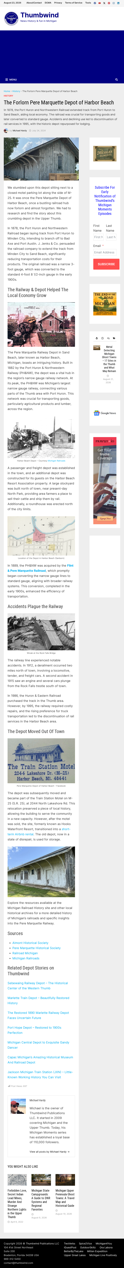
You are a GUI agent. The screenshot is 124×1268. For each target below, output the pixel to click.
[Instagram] (114, 2)
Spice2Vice (85, 1243)
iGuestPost (70, 1247)
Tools (88, 2)
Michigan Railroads (56, 460)
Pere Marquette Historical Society (36, 948)
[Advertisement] (62, 53)
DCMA (48, 2)
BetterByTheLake (73, 1251)
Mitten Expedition (97, 1251)
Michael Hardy (20, 130)
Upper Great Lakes (75, 1255)
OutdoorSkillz (88, 1247)
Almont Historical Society (30, 943)
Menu (13, 79)
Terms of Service (73, 2)
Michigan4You (104, 1243)
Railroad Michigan (25, 953)
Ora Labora (106, 1247)
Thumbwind (39, 15)
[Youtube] (100, 2)
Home (7, 91)
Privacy (58, 2)
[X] (104, 2)
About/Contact (34, 2)
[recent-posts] (102, 338)
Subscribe (106, 264)
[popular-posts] (96, 338)
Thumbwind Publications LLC (42, 1243)
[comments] (108, 338)
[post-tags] (113, 338)
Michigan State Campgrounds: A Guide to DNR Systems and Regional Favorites (40, 1200)
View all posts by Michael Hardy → (50, 1151)
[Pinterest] (109, 2)
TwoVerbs (69, 1243)
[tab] (96, 338)
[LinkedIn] (118, 2)
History (16, 91)
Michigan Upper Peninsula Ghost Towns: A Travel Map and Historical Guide (65, 1198)
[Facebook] (95, 2)
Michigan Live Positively (103, 1255)
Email (97, 246)
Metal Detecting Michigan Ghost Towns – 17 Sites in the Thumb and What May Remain (109, 359)
